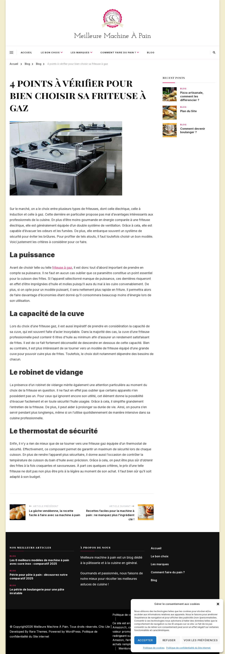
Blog (151, 52)
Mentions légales (130, 648)
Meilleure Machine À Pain (112, 36)
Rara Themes (38, 631)
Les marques (80, 52)
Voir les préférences (201, 640)
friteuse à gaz (62, 267)
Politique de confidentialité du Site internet (188, 647)
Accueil (26, 52)
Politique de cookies (154, 647)
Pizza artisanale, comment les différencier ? (191, 96)
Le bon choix (50, 52)
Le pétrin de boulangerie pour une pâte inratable (37, 591)
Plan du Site (188, 111)
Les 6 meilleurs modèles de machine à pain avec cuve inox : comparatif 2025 (39, 561)
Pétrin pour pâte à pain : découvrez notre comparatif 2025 (39, 576)
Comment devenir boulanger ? (192, 130)
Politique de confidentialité (129, 614)
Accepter (145, 640)
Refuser (169, 640)
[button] (218, 604)
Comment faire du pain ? (118, 52)
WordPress (73, 631)
